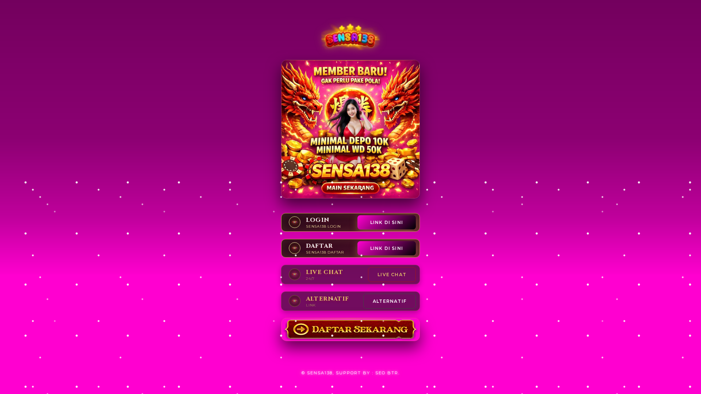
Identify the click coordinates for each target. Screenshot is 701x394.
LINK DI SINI (386, 222)
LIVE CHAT (392, 274)
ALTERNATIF (389, 301)
